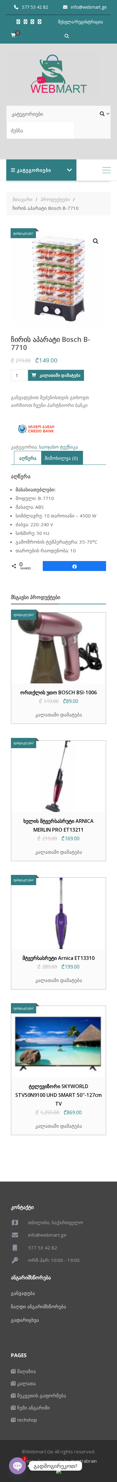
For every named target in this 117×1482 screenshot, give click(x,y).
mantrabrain (84, 1461)
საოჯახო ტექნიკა (58, 447)
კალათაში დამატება (60, 375)
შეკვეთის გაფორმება (41, 1395)
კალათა (26, 1383)
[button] (95, 241)
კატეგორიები (34, 170)
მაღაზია (26, 1371)
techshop (27, 1420)
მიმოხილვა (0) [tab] (61, 458)
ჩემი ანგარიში (33, 1407)
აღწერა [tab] (28, 458)
